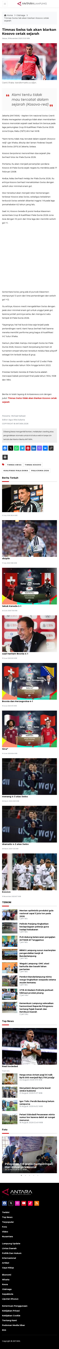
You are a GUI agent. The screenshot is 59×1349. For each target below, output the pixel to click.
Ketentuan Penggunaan (14, 1306)
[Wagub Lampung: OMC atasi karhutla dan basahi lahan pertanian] (9, 967)
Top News (8, 1021)
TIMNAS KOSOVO (33, 465)
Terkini (5, 1212)
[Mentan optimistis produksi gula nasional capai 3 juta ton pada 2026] (9, 914)
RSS (4, 1330)
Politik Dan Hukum (11, 1253)
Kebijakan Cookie (11, 1315)
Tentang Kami (9, 1320)
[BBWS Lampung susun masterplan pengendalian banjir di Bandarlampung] (9, 954)
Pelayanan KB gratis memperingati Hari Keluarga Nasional (29, 1165)
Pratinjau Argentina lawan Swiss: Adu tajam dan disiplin (28, 557)
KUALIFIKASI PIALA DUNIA (16, 471)
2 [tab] (25, 1175)
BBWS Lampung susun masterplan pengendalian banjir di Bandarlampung (37, 953)
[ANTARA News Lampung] (32, 4)
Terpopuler (8, 1222)
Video (5, 1231)
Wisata (5, 1279)
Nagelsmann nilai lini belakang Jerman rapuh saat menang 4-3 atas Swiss (29, 795)
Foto (4, 1129)
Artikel (5, 1263)
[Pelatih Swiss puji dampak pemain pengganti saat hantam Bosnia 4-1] (29, 633)
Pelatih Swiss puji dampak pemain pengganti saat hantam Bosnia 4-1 (27, 652)
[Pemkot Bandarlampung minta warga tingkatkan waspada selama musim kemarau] (9, 980)
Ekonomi (6, 1275)
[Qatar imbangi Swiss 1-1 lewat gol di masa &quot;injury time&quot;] (29, 728)
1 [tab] (21, 1175)
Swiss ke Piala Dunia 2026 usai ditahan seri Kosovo (26, 890)
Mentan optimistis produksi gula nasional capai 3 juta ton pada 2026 (36, 913)
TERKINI (6, 902)
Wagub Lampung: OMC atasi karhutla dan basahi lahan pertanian (34, 966)
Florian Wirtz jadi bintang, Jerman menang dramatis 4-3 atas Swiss (25, 842)
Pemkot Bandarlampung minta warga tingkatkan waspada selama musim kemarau (37, 980)
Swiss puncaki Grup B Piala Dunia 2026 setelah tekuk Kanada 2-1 (28, 604)
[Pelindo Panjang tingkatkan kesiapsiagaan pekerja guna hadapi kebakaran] (9, 927)
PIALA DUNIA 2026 (40, 471)
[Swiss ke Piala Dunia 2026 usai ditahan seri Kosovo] (29, 871)
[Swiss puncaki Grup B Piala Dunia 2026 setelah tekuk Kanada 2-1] (29, 586)
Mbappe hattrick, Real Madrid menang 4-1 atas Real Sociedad (28, 1065)
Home (9, 15)
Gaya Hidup (8, 1267)
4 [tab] (33, 1175)
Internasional (9, 1258)
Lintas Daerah (9, 1248)
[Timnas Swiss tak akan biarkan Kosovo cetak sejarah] (29, 1046)
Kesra (5, 1284)
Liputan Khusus (10, 1299)
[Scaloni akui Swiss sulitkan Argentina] (22, 498)
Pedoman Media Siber (13, 1325)
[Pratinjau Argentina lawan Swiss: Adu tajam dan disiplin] (29, 538)
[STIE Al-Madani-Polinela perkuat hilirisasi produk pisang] (9, 994)
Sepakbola (7, 1294)
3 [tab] (29, 1175)
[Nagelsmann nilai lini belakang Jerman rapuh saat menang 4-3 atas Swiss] (29, 776)
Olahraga (21, 15)
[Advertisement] (29, 257)
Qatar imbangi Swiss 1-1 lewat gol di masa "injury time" (29, 747)
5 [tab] (37, 1175)
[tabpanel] (29, 1154)
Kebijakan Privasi (11, 1311)
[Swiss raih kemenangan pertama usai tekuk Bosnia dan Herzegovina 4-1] (29, 681)
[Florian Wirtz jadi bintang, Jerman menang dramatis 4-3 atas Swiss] (29, 824)
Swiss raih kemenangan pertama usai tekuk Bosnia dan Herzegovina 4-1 (26, 700)
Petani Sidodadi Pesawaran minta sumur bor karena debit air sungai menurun (37, 1117)
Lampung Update (11, 1243)
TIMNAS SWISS (14, 465)
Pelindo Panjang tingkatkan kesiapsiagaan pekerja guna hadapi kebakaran (34, 927)
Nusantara (7, 1236)
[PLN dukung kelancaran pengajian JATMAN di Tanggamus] (9, 941)
